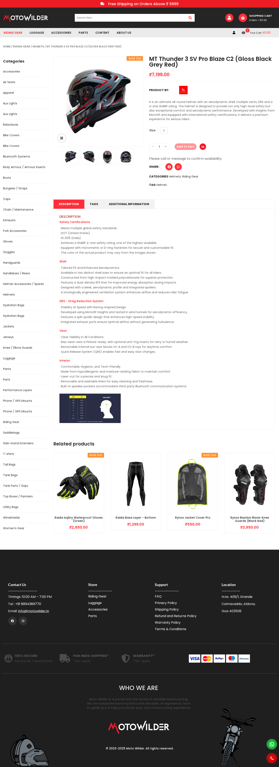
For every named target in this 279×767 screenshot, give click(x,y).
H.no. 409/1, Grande (237, 596)
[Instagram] (23, 621)
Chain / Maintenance (18, 210)
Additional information (129, 204)
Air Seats (9, 82)
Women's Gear (13, 528)
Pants (7, 369)
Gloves (8, 241)
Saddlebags (11, 433)
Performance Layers (17, 390)
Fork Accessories (15, 231)
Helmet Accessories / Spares (23, 284)
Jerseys (8, 337)
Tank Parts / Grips (15, 486)
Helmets (38, 46)
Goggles (9, 252)
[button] (169, 167)
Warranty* (144, 655)
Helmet (161, 185)
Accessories (11, 71)
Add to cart (185, 146)
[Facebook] (12, 621)
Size (152, 130)
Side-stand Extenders (18, 443)
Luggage (9, 358)
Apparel (8, 93)
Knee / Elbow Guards (17, 348)
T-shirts (8, 454)
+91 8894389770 (28, 604)
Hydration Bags (13, 305)
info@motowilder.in (33, 611)
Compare (203, 146)
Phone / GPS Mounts (17, 401)
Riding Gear (21, 46)
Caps (6, 199)
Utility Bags (10, 507)
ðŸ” (62, 138)
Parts (6, 379)
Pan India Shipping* (91, 655)
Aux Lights (10, 103)
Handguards (11, 263)
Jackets (8, 326)
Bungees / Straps (15, 188)
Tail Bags (9, 464)
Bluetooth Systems (16, 156)
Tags (94, 204)
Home (7, 46)
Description (69, 204)
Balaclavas (10, 125)
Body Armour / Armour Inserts (24, 167)
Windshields (11, 518)
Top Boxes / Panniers (18, 496)
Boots (7, 178)
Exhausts (9, 220)
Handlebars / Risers (16, 273)
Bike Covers (11, 135)
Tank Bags (10, 475)
